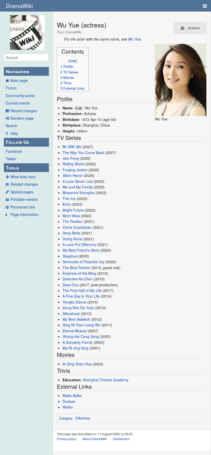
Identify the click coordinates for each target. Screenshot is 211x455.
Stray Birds (71, 232)
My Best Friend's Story (81, 250)
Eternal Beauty (74, 330)
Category (66, 418)
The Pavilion (73, 221)
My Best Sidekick (76, 319)
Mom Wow (71, 215)
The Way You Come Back (83, 152)
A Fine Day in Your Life (81, 296)
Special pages (22, 191)
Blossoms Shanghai (79, 192)
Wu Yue (134, 39)
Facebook (14, 151)
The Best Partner (76, 267)
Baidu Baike (72, 395)
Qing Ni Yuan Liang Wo (81, 324)
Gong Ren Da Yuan (78, 307)
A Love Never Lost (78, 181)
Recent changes (24, 110)
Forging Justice (75, 169)
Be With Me (72, 146)
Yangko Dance (74, 302)
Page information (24, 214)
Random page (22, 118)
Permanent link (23, 207)
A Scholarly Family (78, 342)
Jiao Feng (71, 158)
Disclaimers (121, 439)
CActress (82, 418)
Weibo (68, 407)
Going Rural (72, 238)
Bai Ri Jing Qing (76, 347)
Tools (12, 168)
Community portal (20, 95)
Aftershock (71, 313)
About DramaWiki (94, 439)
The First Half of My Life (82, 290)
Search (11, 125)
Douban (69, 401)
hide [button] (72, 60)
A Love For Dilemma (79, 244)
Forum (11, 87)
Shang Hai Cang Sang (81, 336)
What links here (23, 176)
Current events (18, 103)
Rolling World (73, 163)
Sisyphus (70, 256)
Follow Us (17, 142)
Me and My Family (78, 186)
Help (14, 133)
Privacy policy (66, 439)
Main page (19, 80)
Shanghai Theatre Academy (105, 379)
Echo (67, 204)
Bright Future (73, 210)
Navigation (17, 71)
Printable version (24, 199)
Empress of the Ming (79, 273)
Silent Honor (73, 175)
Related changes (24, 184)
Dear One (70, 284)
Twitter (11, 158)
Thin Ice (69, 198)
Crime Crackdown (77, 227)
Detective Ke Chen (78, 278)
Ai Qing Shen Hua (77, 363)
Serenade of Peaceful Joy (83, 261)
